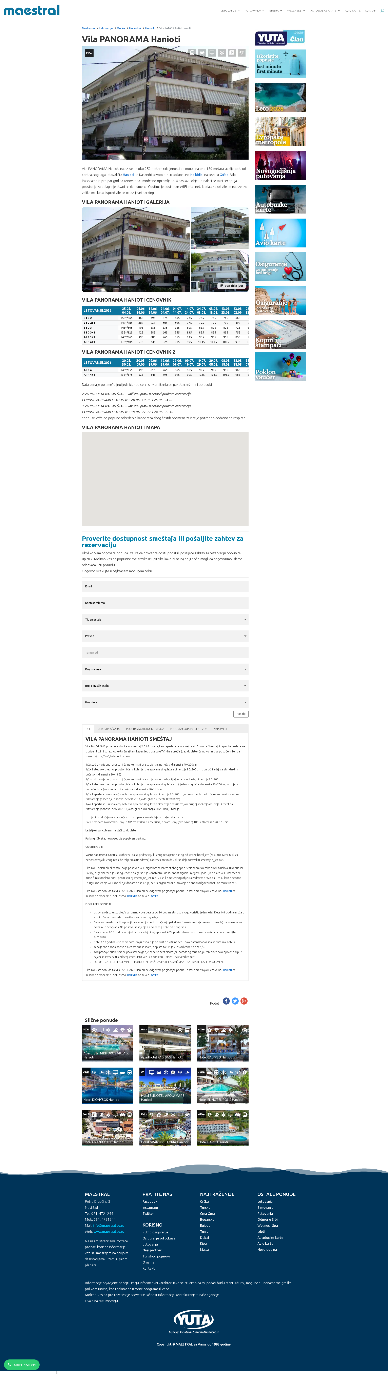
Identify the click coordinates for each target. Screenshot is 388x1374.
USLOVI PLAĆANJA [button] (108, 728)
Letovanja (265, 1201)
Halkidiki (135, 28)
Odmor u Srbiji (268, 1219)
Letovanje (228, 10)
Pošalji (241, 713)
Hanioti (150, 28)
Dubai (204, 1237)
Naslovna (88, 28)
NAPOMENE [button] (221, 728)
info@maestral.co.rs (108, 1225)
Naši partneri (152, 1250)
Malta (204, 1249)
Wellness (294, 10)
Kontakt (371, 10)
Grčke (224, 175)
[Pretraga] (382, 10)
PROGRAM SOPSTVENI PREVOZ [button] (188, 728)
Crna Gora (207, 1213)
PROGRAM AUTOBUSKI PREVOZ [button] (145, 728)
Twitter (148, 1213)
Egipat (205, 1225)
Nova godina (267, 1249)
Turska (205, 1207)
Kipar (204, 1243)
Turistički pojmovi (156, 1256)
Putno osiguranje (155, 1232)
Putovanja (253, 10)
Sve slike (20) (234, 285)
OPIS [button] (88, 728)
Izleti (261, 1231)
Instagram (150, 1207)
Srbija (274, 10)
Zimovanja (265, 1207)
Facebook (149, 1201)
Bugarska (207, 1219)
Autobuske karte (323, 10)
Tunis (204, 1231)
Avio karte (353, 10)
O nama (148, 1262)
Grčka (121, 28)
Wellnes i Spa (267, 1225)
